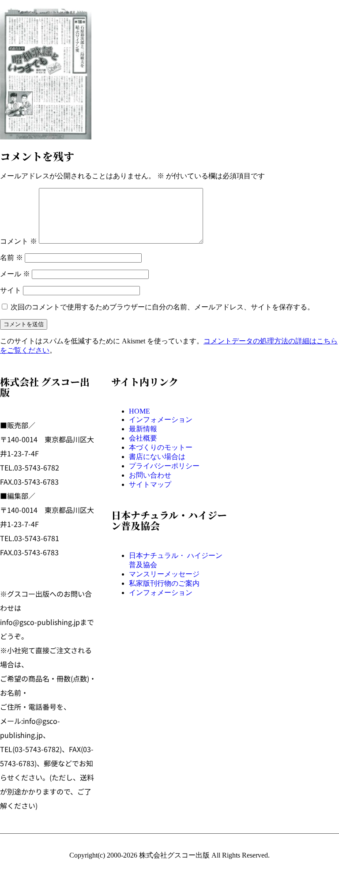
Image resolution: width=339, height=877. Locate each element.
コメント (18, 241)
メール (15, 274)
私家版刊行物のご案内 (164, 583)
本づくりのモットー (160, 447)
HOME (139, 411)
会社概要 (143, 438)
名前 (11, 257)
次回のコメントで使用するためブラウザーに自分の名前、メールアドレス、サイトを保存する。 (162, 307)
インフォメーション (160, 419)
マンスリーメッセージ (164, 574)
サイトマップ (150, 484)
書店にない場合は (157, 456)
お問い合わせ (150, 475)
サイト (10, 290)
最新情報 (143, 429)
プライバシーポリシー (164, 466)
